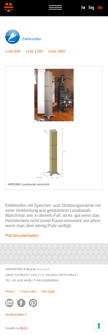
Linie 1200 (34, 51)
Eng (91, 7)
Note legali (48, 291)
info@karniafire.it (15, 314)
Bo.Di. (24, 328)
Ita (83, 7)
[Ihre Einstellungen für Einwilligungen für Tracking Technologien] (99, 326)
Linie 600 (12, 51)
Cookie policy (28, 291)
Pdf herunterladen (22, 235)
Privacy (10, 291)
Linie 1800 (57, 51)
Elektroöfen (31, 39)
